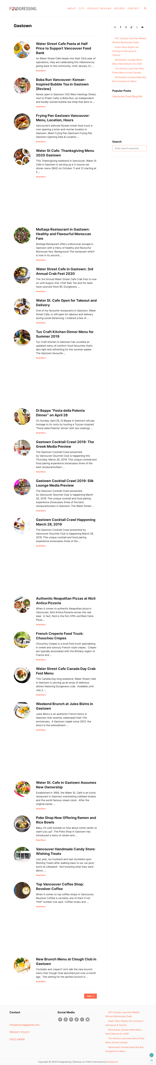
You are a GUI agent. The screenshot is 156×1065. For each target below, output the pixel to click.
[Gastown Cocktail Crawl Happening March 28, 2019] (22, 525)
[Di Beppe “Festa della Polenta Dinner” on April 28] (22, 416)
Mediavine (112, 1061)
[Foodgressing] (32, 8)
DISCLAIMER (17, 1039)
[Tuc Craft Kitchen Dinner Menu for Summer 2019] (22, 338)
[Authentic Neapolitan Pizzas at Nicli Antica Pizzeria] (22, 604)
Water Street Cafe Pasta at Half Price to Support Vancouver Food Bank (63, 48)
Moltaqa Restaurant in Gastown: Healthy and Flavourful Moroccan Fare (63, 233)
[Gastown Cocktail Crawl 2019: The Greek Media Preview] (22, 448)
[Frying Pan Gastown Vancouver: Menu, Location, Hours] (22, 121)
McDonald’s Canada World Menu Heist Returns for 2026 (127, 61)
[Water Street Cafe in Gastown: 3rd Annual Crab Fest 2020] (22, 275)
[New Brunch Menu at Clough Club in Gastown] (22, 965)
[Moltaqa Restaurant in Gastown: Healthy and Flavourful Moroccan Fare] (22, 235)
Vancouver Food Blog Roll (127, 96)
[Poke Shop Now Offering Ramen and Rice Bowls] (22, 823)
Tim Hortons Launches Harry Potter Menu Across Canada (128, 70)
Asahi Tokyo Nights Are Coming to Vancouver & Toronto (125, 51)
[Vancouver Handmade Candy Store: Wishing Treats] (22, 855)
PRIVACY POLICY (19, 1032)
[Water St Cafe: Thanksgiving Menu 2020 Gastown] (22, 156)
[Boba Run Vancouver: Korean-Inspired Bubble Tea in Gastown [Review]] (22, 85)
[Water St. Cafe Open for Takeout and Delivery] (22, 306)
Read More (41, 70)
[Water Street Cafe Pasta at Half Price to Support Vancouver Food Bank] (22, 50)
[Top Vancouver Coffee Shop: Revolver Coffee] (22, 890)
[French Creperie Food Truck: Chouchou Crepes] (22, 639)
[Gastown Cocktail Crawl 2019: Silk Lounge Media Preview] (22, 487)
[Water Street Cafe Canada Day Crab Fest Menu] (22, 674)
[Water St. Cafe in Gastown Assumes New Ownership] (22, 788)
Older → (90, 996)
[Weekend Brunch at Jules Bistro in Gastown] (22, 710)
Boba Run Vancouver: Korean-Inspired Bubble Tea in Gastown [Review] (62, 84)
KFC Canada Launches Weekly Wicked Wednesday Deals (129, 40)
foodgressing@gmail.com (24, 1024)
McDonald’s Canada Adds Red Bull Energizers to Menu (129, 79)
